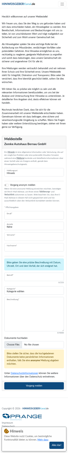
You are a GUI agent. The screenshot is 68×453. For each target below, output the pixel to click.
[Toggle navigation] (62, 4)
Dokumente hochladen (16, 338)
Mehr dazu (42, 440)
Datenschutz (8, 426)
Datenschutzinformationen (24, 373)
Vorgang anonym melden (22, 185)
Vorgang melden (34, 386)
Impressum (7, 423)
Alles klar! (56, 445)
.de (18, 4)
